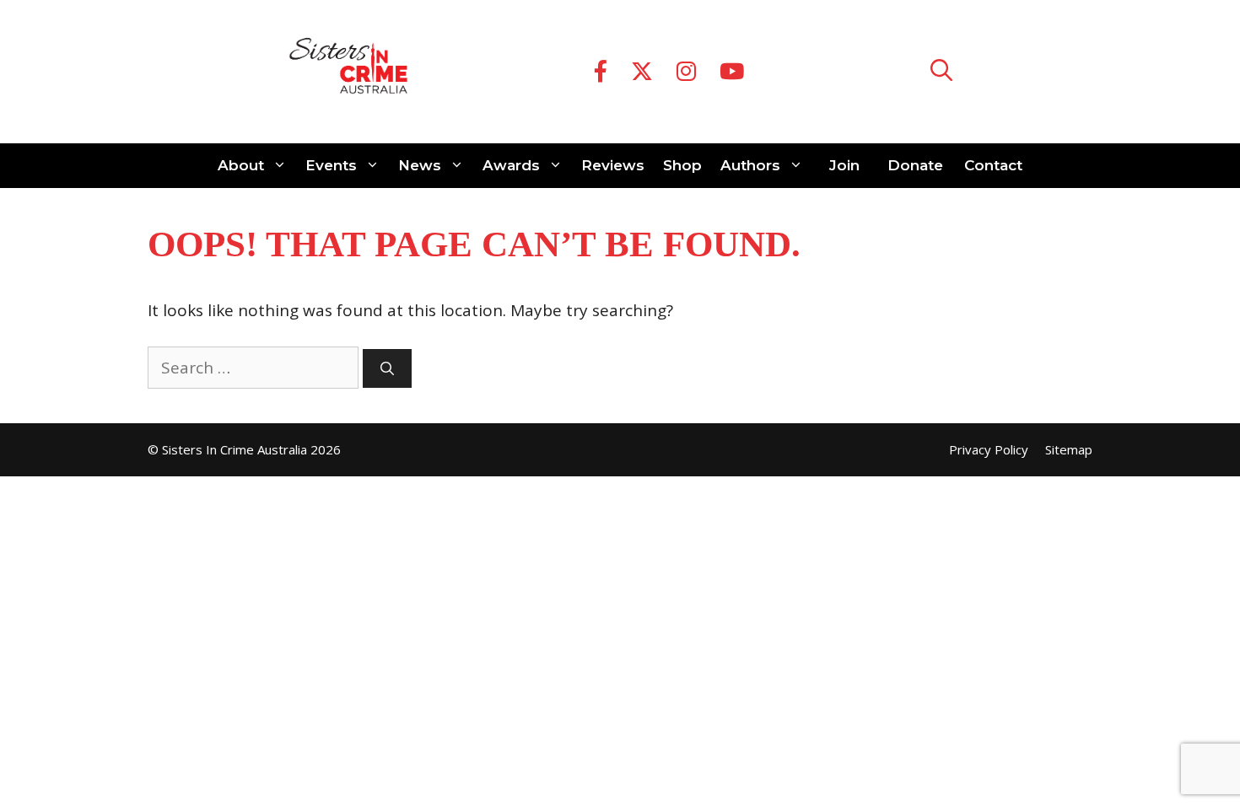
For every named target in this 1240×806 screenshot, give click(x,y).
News (419, 165)
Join (844, 165)
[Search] (387, 368)
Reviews (612, 165)
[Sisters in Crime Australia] (348, 71)
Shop (682, 165)
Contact (993, 165)
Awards (511, 165)
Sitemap (1068, 449)
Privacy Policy (988, 449)
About (241, 165)
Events (331, 165)
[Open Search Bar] (941, 72)
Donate (915, 165)
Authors (750, 165)
